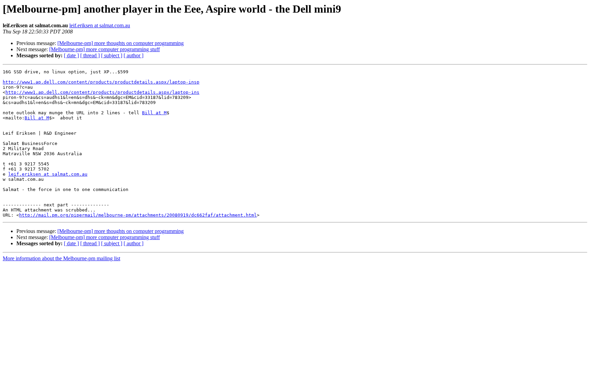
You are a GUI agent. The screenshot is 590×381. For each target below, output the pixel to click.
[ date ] (71, 55)
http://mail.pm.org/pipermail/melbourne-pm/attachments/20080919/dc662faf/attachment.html (138, 215)
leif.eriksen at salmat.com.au (99, 25)
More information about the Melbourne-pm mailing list (61, 258)
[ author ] (133, 55)
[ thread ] (90, 55)
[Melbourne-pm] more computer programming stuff (104, 49)
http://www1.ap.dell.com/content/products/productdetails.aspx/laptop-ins (102, 92)
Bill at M (154, 112)
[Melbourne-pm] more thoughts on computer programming (120, 43)
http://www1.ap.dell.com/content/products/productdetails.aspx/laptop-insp (101, 82)
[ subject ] (111, 55)
